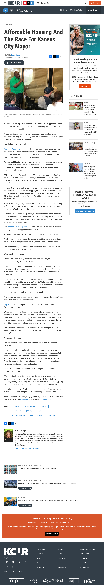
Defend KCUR (52, 533)
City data (7, 304)
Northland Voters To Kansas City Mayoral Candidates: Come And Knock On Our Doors (48, 483)
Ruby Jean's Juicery (12, 149)
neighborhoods (42, 411)
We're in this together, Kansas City (52, 518)
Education (21, 497)
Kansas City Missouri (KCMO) (21, 411)
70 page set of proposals (18, 227)
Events (60, 549)
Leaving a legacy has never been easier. (85, 61)
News (38, 558)
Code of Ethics (84, 554)
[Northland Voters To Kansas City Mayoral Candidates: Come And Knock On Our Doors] (10, 484)
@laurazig (24, 399)
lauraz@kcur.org (46, 399)
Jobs (60, 563)
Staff (60, 554)
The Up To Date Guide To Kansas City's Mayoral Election (38, 468)
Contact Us (62, 558)
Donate (96, 3)
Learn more (85, 86)
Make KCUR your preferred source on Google (84, 194)
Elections (52, 415)
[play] (5, 10)
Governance (84, 558)
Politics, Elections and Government (90, 143)
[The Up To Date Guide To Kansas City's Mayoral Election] (10, 469)
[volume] (11, 10)
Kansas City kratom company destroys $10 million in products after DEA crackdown (90, 129)
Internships (62, 567)
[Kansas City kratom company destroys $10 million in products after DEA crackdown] (76, 126)
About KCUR (41, 549)
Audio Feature (30, 406)
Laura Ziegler (16, 55)
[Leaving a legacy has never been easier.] (85, 40)
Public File (83, 563)
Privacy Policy (84, 567)
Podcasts (40, 563)
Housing (43, 406)
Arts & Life (87, 164)
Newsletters (41, 567)
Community (8, 24)
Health (86, 102)
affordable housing (18, 415)
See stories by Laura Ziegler (27, 448)
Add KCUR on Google (85, 211)
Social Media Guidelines (87, 549)
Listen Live (40, 554)
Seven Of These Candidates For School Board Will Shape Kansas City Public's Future (48, 501)
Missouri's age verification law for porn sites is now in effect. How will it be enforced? (91, 151)
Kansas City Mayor (37, 415)
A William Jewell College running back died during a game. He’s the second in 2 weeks (90, 109)
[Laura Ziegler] (8, 435)
